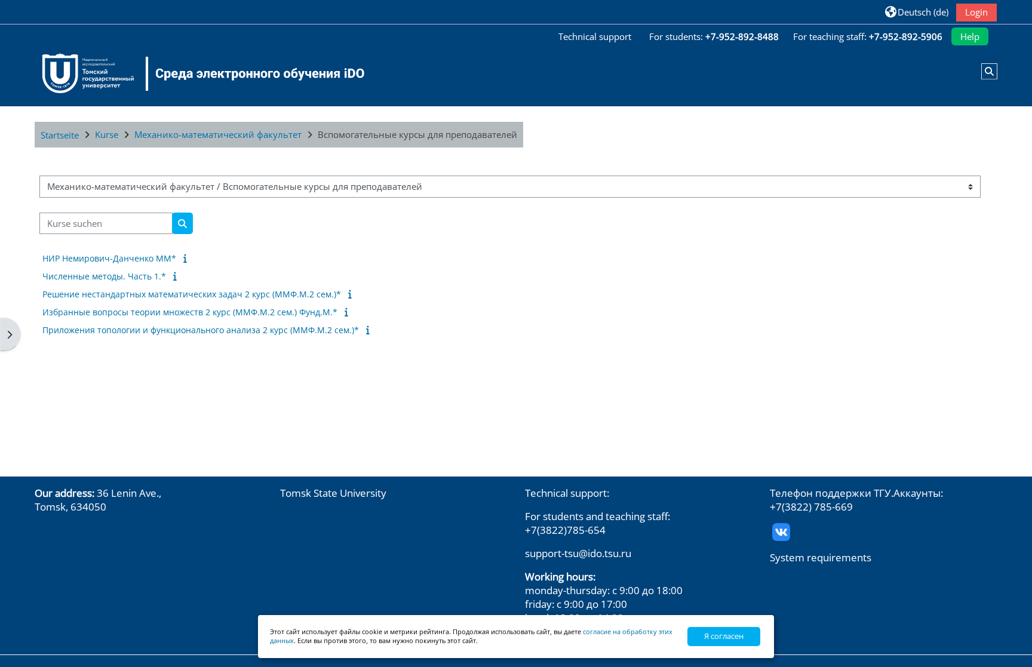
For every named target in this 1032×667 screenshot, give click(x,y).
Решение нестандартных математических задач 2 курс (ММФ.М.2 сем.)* (191, 294)
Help (969, 36)
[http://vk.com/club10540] (781, 530)
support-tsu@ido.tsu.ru (578, 553)
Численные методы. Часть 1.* (104, 276)
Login (976, 12)
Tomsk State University (333, 493)
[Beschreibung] (187, 258)
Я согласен (724, 636)
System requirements (820, 557)
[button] (916, 11)
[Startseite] (196, 73)
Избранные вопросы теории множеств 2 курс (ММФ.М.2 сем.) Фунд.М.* (189, 312)
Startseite (60, 135)
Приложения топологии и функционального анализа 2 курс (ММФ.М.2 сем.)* (200, 330)
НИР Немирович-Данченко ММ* (109, 258)
